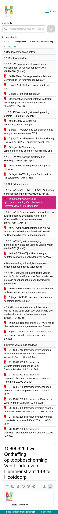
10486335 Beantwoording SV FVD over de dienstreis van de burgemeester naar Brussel (29, 325)
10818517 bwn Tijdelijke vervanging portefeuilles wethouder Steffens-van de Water (28, 255)
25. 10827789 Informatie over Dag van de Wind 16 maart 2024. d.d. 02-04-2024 (28, 401)
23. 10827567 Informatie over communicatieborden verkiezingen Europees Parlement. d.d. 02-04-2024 (27, 378)
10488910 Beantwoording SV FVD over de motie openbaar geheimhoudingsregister (29, 290)
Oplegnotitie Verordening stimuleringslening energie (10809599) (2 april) (28, 149)
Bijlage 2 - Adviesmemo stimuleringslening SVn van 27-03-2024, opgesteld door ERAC (29, 140)
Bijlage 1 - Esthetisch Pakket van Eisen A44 (27, 87)
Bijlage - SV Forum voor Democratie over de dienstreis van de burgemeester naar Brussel (28, 335)
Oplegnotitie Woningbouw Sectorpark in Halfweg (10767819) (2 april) (27, 176)
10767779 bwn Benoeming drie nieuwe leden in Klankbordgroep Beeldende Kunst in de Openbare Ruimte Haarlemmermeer (27, 231)
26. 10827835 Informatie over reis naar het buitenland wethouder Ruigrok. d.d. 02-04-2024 (29, 410)
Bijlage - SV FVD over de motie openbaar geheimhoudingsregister (28, 299)
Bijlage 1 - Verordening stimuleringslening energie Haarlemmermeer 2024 (28, 131)
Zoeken (5, 23)
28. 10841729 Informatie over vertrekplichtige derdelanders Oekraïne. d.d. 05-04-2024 (29, 432)
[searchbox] (24, 28)
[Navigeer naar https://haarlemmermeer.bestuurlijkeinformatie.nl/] (8, 11)
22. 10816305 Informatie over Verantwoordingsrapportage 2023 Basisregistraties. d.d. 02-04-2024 (22, 366)
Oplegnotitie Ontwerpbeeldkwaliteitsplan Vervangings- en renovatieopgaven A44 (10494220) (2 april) (28, 102)
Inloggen (45, 512)
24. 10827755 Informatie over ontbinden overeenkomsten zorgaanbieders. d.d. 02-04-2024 (27, 390)
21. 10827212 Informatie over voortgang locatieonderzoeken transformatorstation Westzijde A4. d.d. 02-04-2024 (27, 353)
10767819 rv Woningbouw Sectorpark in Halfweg (27, 167)
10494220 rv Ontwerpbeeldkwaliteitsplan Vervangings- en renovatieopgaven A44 (28, 78)
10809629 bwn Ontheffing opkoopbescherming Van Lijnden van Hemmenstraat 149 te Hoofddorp (23, 202)
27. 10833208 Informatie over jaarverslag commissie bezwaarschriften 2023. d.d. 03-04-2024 (28, 420)
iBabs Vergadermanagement (19, 512)
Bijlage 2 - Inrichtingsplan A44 (24, 94)
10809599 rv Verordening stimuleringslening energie (20, 123)
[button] (51, 28)
